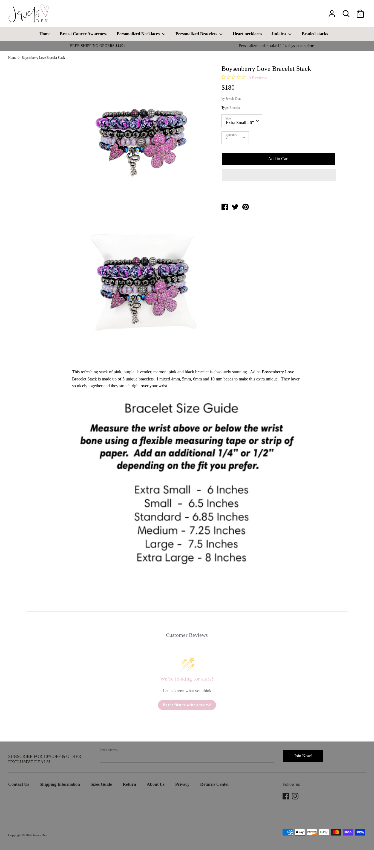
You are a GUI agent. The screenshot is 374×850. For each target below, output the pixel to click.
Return (129, 784)
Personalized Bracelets (197, 33)
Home (44, 33)
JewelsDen (40, 835)
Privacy (182, 784)
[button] (278, 175)
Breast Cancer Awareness (83, 33)
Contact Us (18, 784)
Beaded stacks (315, 33)
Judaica (279, 33)
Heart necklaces (247, 33)
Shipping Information (60, 784)
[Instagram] (296, 796)
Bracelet (234, 108)
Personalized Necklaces (139, 33)
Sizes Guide (101, 784)
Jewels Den (233, 99)
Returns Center (214, 784)
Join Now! (303, 756)
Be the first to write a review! (187, 705)
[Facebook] (286, 796)
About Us (156, 784)
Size (228, 118)
